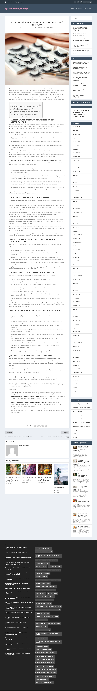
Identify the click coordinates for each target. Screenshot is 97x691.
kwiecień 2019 (76, 320)
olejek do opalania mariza (43, 603)
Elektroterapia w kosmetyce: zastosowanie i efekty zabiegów (18, 648)
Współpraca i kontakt (83, 9)
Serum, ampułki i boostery (80, 419)
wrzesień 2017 (76, 376)
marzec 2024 (76, 205)
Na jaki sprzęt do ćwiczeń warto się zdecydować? (24, 392)
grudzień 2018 (76, 335)
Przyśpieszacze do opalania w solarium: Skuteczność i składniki (15, 623)
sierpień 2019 (76, 305)
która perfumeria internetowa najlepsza (47, 580)
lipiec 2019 (75, 309)
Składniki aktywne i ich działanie (81, 422)
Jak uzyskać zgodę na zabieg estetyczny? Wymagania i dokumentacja (80, 45)
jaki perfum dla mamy (54, 566)
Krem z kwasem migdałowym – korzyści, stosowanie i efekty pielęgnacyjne (81, 28)
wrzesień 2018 (76, 346)
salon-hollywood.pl (30, 27)
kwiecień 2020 (76, 294)
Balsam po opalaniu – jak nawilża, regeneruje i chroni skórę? (84, 528)
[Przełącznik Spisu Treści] (39, 104)
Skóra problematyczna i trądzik (81, 426)
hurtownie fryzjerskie (42, 563)
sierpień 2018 (76, 350)
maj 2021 (75, 253)
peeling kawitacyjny (41, 606)
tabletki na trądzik (41, 638)
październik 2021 (77, 242)
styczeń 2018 (76, 361)
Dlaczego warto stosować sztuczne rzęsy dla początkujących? (25, 106)
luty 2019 (75, 328)
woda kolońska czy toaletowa (44, 656)
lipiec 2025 (75, 175)
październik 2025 (77, 164)
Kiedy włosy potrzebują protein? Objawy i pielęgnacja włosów (16, 548)
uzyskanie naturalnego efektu (18, 178)
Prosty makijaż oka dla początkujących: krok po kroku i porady (17, 643)
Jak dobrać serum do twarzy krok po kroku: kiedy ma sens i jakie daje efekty (81, 502)
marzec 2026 (76, 145)
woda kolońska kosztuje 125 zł (44, 663)
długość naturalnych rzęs (15, 128)
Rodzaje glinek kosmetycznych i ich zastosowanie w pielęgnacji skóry (18, 608)
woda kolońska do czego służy (44, 659)
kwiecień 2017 (76, 395)
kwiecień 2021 (76, 257)
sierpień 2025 (76, 171)
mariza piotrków (40, 593)
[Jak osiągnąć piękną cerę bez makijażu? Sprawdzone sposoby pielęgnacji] (13, 469)
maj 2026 (75, 138)
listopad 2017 (76, 369)
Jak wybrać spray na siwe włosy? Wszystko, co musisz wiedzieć (29, 479)
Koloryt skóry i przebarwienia (80, 404)
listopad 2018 (76, 339)
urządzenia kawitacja (41, 646)
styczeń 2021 (76, 268)
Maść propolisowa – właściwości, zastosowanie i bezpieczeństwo (81, 73)
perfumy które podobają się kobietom (46, 616)
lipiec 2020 (75, 283)
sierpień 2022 (76, 238)
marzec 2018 (76, 357)
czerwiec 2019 (76, 313)
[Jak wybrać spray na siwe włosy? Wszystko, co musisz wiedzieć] (29, 469)
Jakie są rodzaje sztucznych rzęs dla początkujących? (23, 108)
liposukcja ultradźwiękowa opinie (45, 590)
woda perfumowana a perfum (44, 666)
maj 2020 (75, 290)
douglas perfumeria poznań (43, 552)
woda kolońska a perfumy (43, 649)
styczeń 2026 (76, 153)
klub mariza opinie (54, 570)
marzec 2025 (76, 190)
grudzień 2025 (76, 156)
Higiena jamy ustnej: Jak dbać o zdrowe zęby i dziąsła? (17, 592)
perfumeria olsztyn (55, 606)
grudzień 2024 (76, 194)
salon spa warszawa (41, 626)
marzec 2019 (76, 324)
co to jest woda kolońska (43, 548)
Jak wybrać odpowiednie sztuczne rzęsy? (20, 109)
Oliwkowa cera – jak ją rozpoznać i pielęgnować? (81, 89)
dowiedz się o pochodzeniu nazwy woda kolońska (47, 556)
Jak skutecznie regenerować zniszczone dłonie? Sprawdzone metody (17, 653)
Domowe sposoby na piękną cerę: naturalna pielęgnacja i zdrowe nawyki (16, 573)
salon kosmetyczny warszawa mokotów (47, 623)
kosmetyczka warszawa (42, 573)
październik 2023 (77, 212)
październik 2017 (77, 372)
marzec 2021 (76, 261)
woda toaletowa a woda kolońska (45, 673)
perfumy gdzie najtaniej (42, 613)
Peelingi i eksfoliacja (78, 411)
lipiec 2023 (75, 216)
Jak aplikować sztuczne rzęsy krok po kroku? (21, 112)
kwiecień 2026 (76, 141)
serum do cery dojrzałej (42, 630)
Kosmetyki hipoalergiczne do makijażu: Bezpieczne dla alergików (18, 613)
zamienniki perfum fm (41, 679)
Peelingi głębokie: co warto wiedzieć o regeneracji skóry (18, 558)
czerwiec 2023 (76, 220)
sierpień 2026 (76, 127)
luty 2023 (75, 231)
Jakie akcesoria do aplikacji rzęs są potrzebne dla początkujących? (26, 111)
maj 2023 (75, 223)
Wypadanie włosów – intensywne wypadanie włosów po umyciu (81, 62)
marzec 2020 (76, 298)
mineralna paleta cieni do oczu (44, 596)
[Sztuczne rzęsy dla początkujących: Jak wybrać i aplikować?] (37, 59)
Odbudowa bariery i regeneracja (81, 407)
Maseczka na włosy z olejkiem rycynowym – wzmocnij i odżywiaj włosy (82, 52)
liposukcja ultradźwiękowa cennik (45, 586)
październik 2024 (77, 197)
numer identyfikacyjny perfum (44, 600)
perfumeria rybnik (40, 610)
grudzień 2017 (76, 365)
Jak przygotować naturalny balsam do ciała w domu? (80, 84)
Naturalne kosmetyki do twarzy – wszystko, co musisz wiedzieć (17, 638)
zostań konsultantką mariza (44, 683)
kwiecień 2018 (76, 354)
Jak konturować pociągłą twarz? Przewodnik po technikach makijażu (17, 597)
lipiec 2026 (75, 130)
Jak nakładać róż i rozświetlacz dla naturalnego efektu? (17, 618)
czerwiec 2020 (76, 287)
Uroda (45, 27)
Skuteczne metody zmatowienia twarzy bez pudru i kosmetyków (81, 476)
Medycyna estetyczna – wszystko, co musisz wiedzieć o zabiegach (29, 402)
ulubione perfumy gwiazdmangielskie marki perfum (48, 642)
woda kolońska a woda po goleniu (45, 653)
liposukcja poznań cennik (43, 583)
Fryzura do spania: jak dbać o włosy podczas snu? (80, 67)
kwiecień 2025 (76, 186)
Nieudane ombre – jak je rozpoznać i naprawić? (79, 34)
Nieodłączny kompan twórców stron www (23, 2)
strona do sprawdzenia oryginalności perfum (46, 634)
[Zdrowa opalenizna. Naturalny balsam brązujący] (61, 474)
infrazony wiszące (40, 566)
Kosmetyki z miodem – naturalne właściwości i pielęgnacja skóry (28, 408)
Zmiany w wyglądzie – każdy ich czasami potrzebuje (25, 396)
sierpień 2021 (76, 246)
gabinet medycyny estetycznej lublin (46, 560)
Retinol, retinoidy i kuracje (80, 415)
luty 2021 (75, 264)
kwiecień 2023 (76, 227)
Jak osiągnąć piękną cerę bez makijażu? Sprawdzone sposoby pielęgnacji (13, 479)
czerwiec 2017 (76, 387)
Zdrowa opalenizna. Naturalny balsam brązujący (59, 489)
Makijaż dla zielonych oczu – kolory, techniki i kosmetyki (17, 628)
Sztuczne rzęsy (13, 88)
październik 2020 (77, 275)
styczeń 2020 (76, 302)
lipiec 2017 (75, 383)
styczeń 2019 (76, 331)
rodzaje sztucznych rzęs (29, 160)
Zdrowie (75, 437)
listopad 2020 (76, 272)
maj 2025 (75, 182)
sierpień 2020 (76, 279)
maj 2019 (75, 316)
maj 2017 (75, 391)
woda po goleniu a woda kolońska (45, 669)
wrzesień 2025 (76, 167)
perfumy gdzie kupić (54, 610)
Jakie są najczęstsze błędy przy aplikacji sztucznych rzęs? (24, 114)
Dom (72, 9)
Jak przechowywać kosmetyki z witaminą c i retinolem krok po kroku (81, 516)
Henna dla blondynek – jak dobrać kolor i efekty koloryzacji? (17, 568)
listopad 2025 (76, 160)
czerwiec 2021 (76, 249)
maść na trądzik (52, 593)
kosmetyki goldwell (41, 576)
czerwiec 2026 (76, 134)
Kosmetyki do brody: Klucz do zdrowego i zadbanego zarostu (16, 553)
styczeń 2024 (76, 208)
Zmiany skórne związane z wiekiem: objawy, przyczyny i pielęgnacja (80, 79)
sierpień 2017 (76, 380)
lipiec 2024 (75, 201)
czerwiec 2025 (76, 179)
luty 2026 (75, 149)
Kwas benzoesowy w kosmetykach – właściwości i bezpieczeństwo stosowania (18, 563)
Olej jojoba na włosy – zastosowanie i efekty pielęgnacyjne (78, 95)
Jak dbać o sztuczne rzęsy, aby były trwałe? (20, 116)
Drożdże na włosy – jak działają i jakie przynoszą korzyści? (44, 479)
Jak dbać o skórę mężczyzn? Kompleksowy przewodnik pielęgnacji (16, 633)
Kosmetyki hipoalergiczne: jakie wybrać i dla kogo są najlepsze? (81, 462)
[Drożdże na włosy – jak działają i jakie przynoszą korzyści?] (45, 469)
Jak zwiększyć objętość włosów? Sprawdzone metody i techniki (81, 39)
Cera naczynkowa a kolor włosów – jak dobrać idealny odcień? (17, 578)
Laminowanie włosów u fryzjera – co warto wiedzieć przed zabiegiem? (81, 448)
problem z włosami (41, 620)
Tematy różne (76, 430)
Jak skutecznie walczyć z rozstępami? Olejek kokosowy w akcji (16, 583)
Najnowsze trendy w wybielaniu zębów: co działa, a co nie (81, 488)
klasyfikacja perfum (41, 570)
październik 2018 (77, 343)
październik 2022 (77, 235)
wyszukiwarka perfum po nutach (45, 676)
